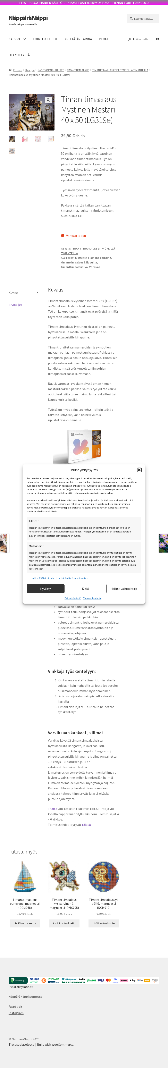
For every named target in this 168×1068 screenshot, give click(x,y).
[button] (139, 470)
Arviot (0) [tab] (15, 305)
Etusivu (17, 70)
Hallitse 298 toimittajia (42, 577)
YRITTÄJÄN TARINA (78, 39)
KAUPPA (14, 39)
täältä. (87, 825)
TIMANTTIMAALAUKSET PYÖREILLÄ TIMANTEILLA (120, 70)
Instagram (16, 1013)
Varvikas (94, 267)
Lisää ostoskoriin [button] (25, 923)
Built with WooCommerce (55, 1044)
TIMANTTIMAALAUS (78, 70)
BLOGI (103, 39)
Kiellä (85, 588)
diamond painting (99, 258)
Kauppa (30, 70)
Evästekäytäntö (73, 598)
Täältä (52, 809)
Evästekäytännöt (21, 987)
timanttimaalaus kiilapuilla (79, 262)
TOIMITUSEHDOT (45, 39)
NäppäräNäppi (28, 18)
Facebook (15, 1006)
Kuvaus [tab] (13, 293)
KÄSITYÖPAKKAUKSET (51, 70)
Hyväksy (45, 588)
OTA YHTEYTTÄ (19, 55)
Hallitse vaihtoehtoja (124, 588)
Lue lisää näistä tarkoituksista (72, 577)
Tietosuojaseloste (92, 598)
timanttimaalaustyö (74, 267)
